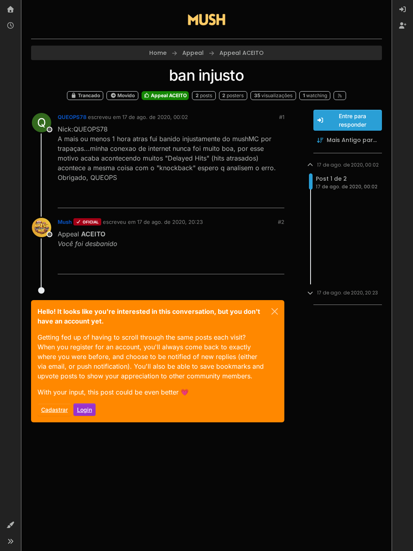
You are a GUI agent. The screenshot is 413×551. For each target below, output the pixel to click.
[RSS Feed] (340, 95)
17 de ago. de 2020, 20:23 (170, 222)
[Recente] (10, 25)
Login (84, 409)
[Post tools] (277, 198)
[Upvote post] (249, 198)
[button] (10, 525)
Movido (125, 95)
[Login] (402, 9)
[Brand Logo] (206, 19)
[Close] (274, 311)
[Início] (10, 9)
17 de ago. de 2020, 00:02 (155, 117)
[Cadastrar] (402, 25)
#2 (281, 222)
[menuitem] (402, 9)
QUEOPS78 (72, 117)
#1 (281, 117)
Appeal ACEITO (168, 95)
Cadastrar (54, 409)
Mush (65, 222)
